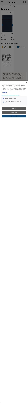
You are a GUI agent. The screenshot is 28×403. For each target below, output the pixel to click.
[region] (14, 242)
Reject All (14, 108)
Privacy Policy (4, 92)
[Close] (26, 82)
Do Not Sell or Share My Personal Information (11, 95)
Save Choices (14, 115)
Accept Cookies (14, 112)
